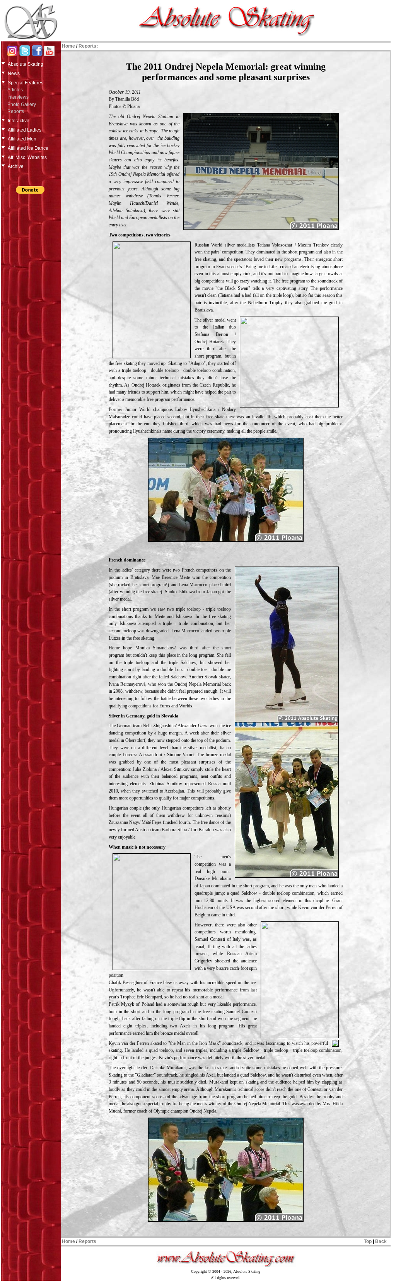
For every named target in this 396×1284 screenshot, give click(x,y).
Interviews (18, 97)
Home (68, 46)
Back (381, 1241)
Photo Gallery (21, 104)
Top (368, 1241)
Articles (15, 89)
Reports (15, 111)
